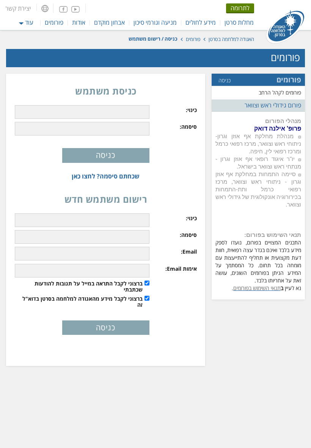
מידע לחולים (200, 22)
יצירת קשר (18, 8)
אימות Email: (181, 269)
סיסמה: (188, 127)
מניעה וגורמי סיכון (155, 22)
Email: (189, 252)
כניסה (224, 80)
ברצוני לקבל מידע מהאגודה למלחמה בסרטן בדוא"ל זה (82, 302)
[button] (45, 8)
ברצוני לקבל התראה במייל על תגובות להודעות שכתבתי (89, 287)
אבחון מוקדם (109, 22)
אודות (78, 22)
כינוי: (191, 110)
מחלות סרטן (239, 22)
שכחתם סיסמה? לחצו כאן (106, 176)
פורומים (54, 22)
